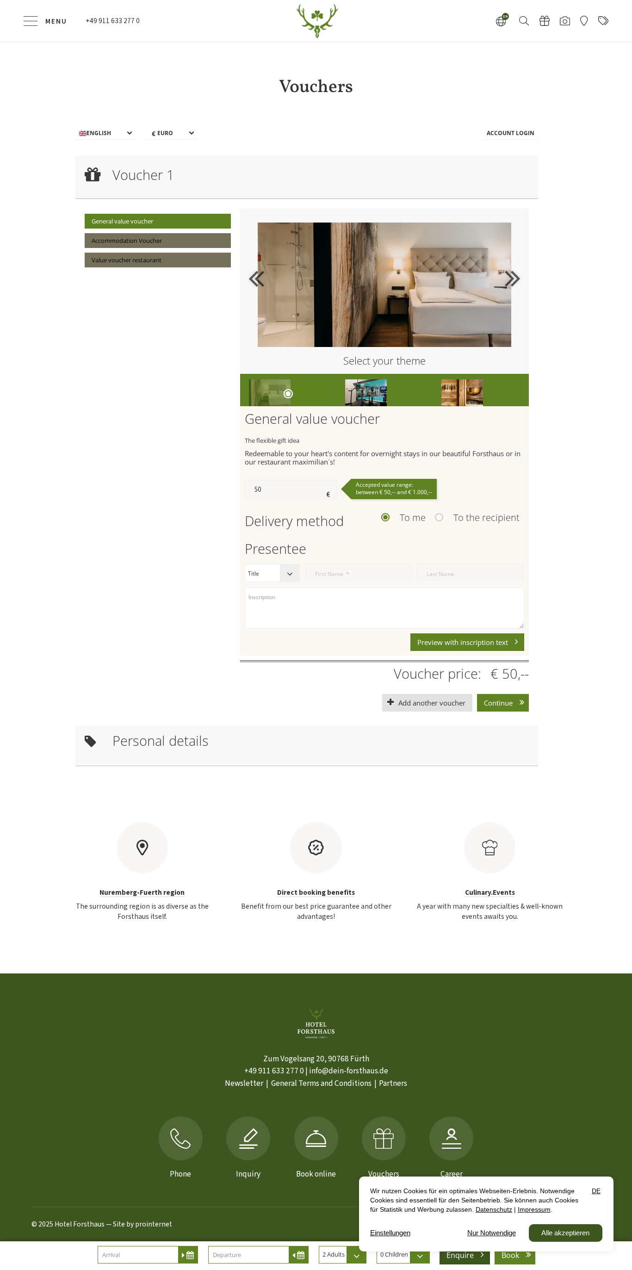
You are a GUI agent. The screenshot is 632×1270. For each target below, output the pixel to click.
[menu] (105, 133)
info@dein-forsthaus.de (348, 1071)
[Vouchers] (544, 21)
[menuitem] (158, 221)
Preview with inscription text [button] (462, 642)
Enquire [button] (460, 1255)
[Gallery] (565, 21)
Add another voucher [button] (431, 702)
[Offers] (603, 21)
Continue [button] (498, 702)
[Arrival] (584, 21)
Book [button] (510, 1255)
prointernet (153, 1224)
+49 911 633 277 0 (274, 1071)
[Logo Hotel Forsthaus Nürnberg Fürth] (316, 20)
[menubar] (306, 133)
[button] (524, 20)
